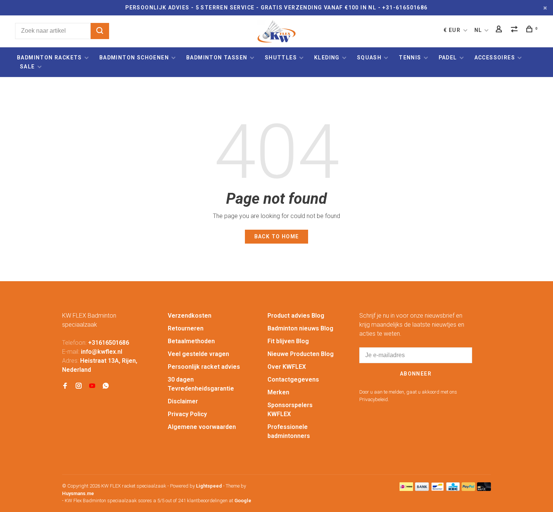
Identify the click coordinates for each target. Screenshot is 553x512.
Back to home (276, 236)
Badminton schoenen (134, 58)
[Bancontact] (437, 488)
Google (242, 500)
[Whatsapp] (106, 386)
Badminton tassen (217, 58)
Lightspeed (209, 486)
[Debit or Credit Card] (484, 488)
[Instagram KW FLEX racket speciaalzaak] (79, 386)
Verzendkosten (189, 315)
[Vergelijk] (515, 30)
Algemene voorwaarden (202, 426)
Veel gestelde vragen (198, 353)
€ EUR (453, 30)
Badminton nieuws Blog (300, 328)
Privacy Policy (187, 414)
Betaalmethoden (191, 341)
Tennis (410, 58)
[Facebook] (65, 386)
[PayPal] (469, 488)
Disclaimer (183, 401)
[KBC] (453, 488)
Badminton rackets (49, 58)
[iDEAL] (406, 488)
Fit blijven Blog (288, 341)
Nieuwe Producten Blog (300, 353)
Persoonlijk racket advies (204, 366)
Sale (27, 67)
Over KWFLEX (286, 366)
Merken (278, 392)
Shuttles (281, 58)
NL (478, 30)
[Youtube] (92, 386)
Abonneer (415, 374)
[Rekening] (499, 30)
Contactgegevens (293, 379)
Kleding (327, 58)
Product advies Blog (295, 315)
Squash (369, 58)
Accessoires (494, 58)
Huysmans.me (78, 493)
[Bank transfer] (422, 488)
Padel (448, 58)
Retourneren (186, 328)
